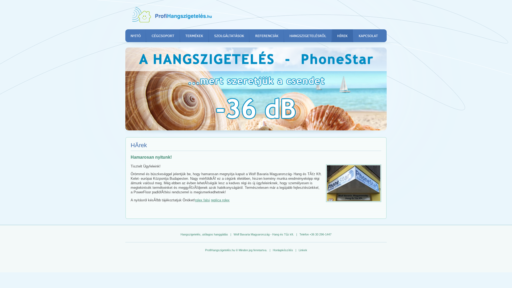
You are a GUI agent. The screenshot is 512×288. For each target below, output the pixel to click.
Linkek (303, 250)
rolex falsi (202, 200)
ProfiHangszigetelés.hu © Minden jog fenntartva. (236, 250)
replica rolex (220, 200)
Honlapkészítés (283, 250)
